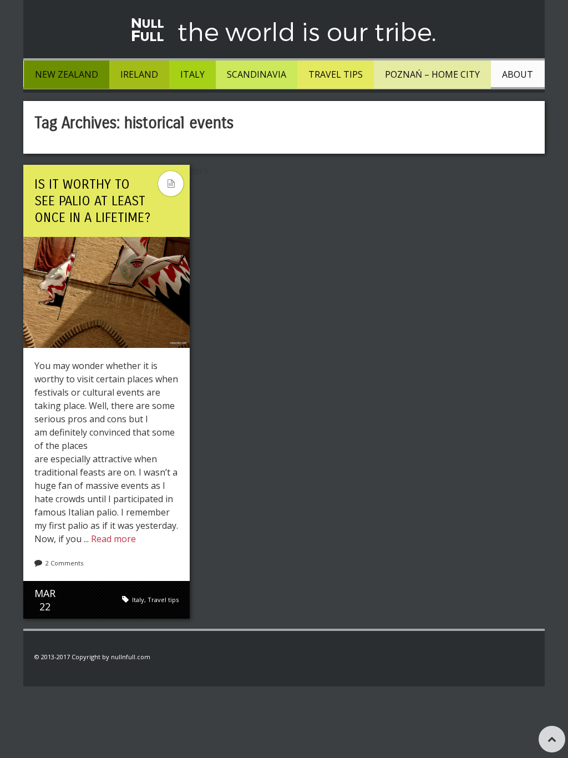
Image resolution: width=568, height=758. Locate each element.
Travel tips (335, 74)
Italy (192, 74)
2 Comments (64, 563)
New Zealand (66, 74)
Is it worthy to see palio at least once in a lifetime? (92, 200)
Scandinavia (256, 74)
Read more (113, 539)
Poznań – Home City (432, 74)
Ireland (139, 74)
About (517, 74)
